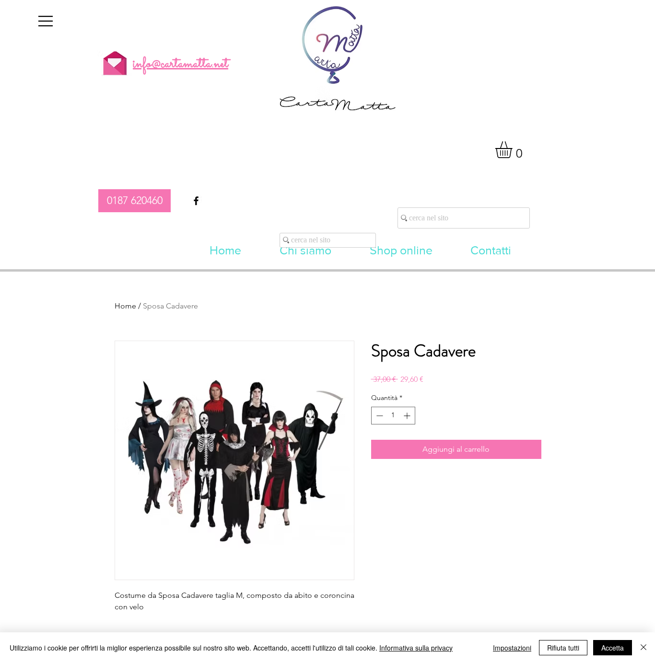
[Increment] (408, 415)
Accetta (612, 647)
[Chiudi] (643, 647)
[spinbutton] (393, 415)
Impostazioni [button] (512, 647)
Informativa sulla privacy (416, 647)
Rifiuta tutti (563, 647)
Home (125, 305)
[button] (45, 21)
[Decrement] (379, 415)
